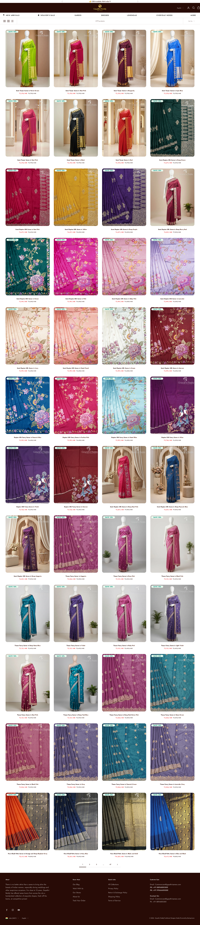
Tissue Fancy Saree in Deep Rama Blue (27, 646)
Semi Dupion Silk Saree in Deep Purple (124, 229)
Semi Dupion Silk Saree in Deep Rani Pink (124, 507)
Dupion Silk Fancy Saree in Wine (172, 437)
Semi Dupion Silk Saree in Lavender (172, 299)
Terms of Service (114, 900)
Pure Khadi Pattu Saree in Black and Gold (124, 854)
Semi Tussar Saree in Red (124, 160)
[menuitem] (11, 15)
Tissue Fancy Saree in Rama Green (172, 715)
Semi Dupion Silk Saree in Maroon (172, 368)
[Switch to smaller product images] (8, 21)
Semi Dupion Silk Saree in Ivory (27, 368)
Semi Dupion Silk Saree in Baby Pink (124, 299)
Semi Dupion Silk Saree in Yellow (76, 229)
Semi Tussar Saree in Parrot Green (27, 91)
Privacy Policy (113, 888)
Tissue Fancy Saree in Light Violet (172, 646)
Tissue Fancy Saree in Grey (76, 784)
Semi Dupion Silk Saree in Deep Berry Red (172, 229)
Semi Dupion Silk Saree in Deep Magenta (27, 576)
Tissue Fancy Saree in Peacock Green (124, 784)
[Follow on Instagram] (13, 910)
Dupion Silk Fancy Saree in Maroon (76, 507)
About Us (76, 896)
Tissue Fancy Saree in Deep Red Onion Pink (124, 715)
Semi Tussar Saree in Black (76, 160)
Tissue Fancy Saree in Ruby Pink (124, 646)
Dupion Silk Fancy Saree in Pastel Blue (124, 437)
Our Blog (76, 884)
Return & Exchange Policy (117, 892)
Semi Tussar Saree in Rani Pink (76, 91)
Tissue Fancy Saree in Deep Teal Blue (75, 715)
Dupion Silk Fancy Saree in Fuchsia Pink (76, 437)
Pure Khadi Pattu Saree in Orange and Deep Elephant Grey (27, 854)
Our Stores (77, 892)
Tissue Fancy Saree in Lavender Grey (172, 784)
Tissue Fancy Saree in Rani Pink (27, 715)
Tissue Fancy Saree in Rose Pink (124, 576)
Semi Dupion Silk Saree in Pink (76, 299)
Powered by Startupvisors (187, 918)
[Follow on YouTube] (19, 910)
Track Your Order (79, 900)
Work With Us (78, 888)
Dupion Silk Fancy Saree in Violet (27, 507)
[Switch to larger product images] (4, 21)
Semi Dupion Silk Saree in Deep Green (172, 160)
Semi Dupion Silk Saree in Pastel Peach (76, 368)
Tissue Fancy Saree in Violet (76, 646)
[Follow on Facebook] (7, 910)
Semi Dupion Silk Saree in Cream (124, 368)
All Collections (113, 884)
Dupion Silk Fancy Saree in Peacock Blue (27, 437)
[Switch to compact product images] (12, 21)
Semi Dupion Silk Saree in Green (28, 299)
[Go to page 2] (117, 864)
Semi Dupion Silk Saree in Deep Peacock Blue (172, 507)
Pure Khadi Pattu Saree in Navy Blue (76, 854)
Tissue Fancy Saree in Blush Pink (172, 576)
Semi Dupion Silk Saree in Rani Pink (28, 229)
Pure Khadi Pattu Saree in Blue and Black (172, 854)
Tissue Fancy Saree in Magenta (76, 576)
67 (110, 864)
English (179, 8)
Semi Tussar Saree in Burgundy (124, 91)
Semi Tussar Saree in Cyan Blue (172, 91)
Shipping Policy (114, 896)
